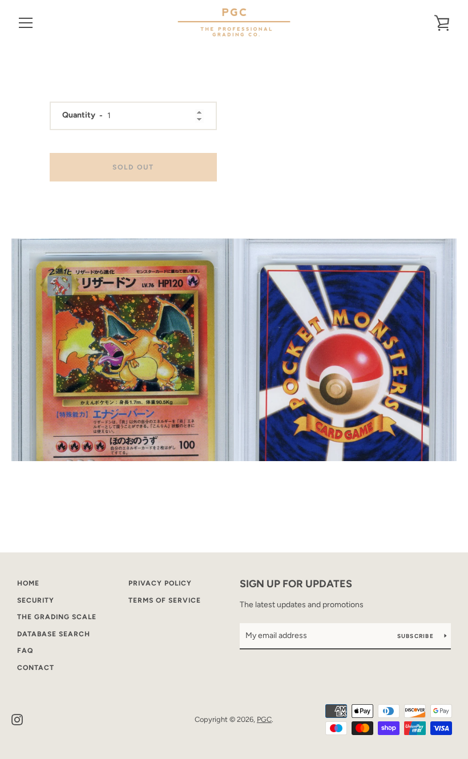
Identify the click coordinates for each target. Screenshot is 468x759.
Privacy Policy (160, 583)
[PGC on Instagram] (17, 718)
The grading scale (56, 617)
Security (35, 600)
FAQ (25, 651)
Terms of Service (164, 600)
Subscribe (416, 636)
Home (28, 583)
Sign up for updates (296, 584)
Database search (53, 634)
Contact (35, 668)
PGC (264, 719)
